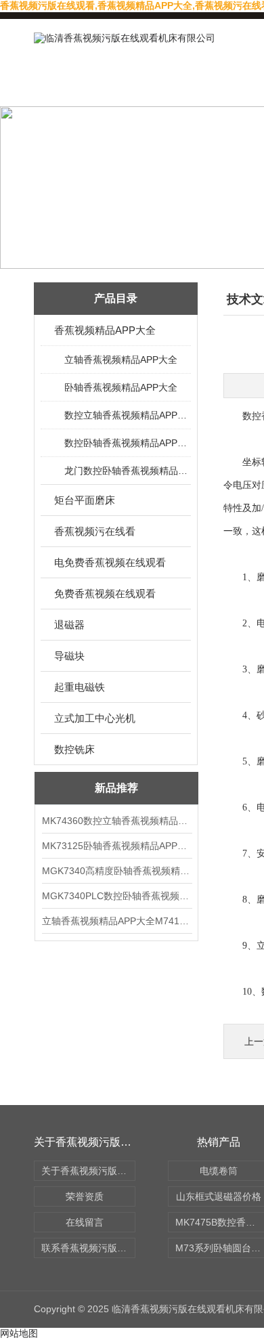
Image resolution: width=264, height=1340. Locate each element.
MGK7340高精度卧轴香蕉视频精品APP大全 (116, 870)
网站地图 (19, 1333)
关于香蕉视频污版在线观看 (88, 1170)
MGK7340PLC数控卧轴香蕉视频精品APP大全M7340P (116, 895)
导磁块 (69, 656)
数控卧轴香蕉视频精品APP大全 (127, 442)
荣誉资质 (85, 1196)
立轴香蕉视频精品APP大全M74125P (116, 920)
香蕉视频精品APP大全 (105, 330)
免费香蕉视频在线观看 (105, 593)
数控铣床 (74, 749)
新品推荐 (116, 788)
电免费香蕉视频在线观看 (110, 562)
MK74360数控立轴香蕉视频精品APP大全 (116, 820)
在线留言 (85, 1222)
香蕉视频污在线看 (94, 531)
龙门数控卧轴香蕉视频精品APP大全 (127, 470)
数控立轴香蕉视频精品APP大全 (127, 415)
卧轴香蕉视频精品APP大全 (120, 387)
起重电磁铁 (79, 687)
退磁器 (69, 624)
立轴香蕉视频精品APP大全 (120, 359)
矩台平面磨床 (84, 500)
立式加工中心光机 (94, 718)
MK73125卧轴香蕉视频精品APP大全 (116, 845)
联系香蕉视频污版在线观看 (88, 1247)
